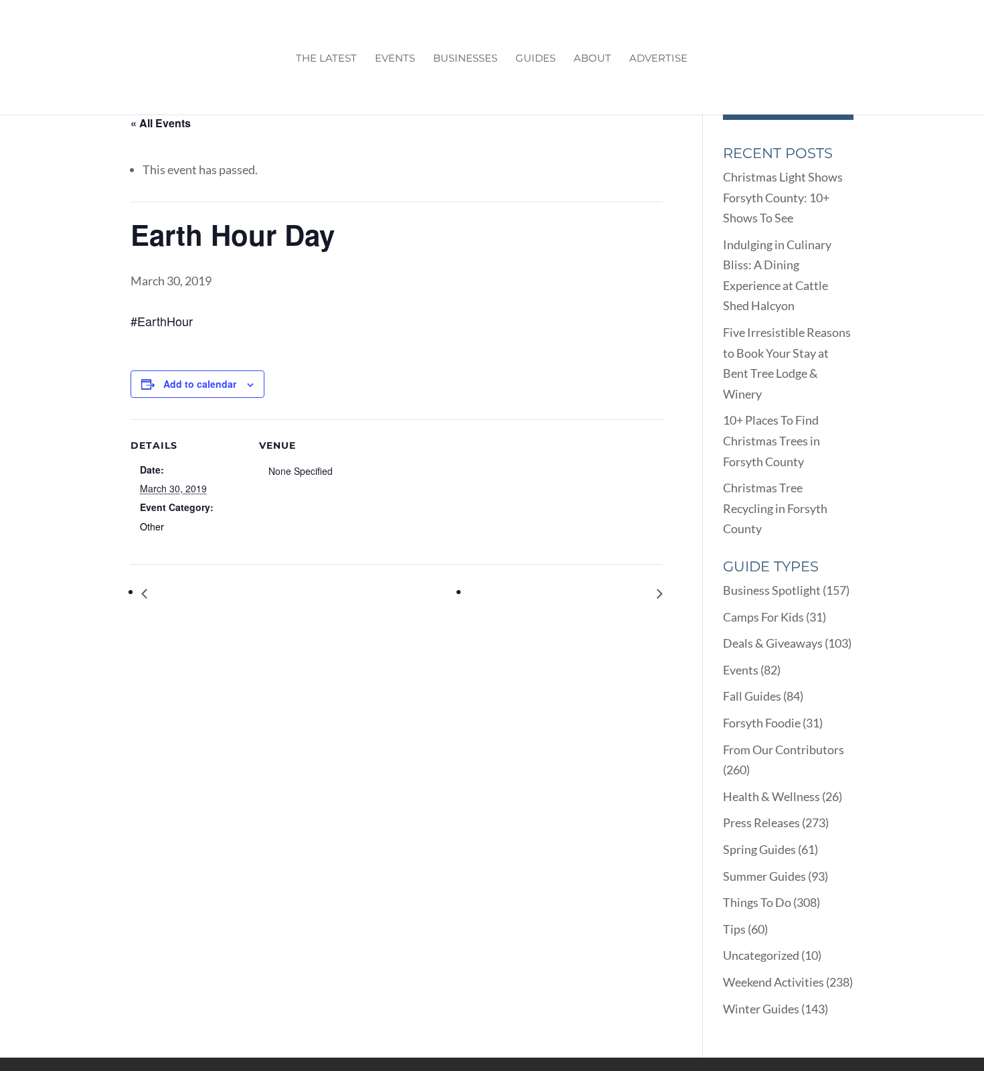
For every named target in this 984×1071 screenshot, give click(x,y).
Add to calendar (199, 383)
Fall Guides (752, 696)
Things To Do (757, 902)
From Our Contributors (783, 749)
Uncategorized (761, 955)
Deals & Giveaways (773, 643)
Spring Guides (759, 849)
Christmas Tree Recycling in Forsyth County (775, 508)
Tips (734, 929)
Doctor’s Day (186, 593)
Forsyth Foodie (762, 722)
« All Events (161, 123)
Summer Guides (764, 876)
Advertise (658, 59)
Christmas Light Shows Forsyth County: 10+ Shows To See (783, 197)
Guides (535, 59)
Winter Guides (761, 1008)
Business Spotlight (772, 590)
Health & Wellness (771, 796)
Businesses (465, 59)
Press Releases (761, 822)
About (592, 59)
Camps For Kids (763, 617)
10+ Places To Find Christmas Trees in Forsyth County (771, 440)
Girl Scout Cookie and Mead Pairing (563, 593)
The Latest (326, 59)
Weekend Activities (773, 982)
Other (152, 526)
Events (395, 59)
